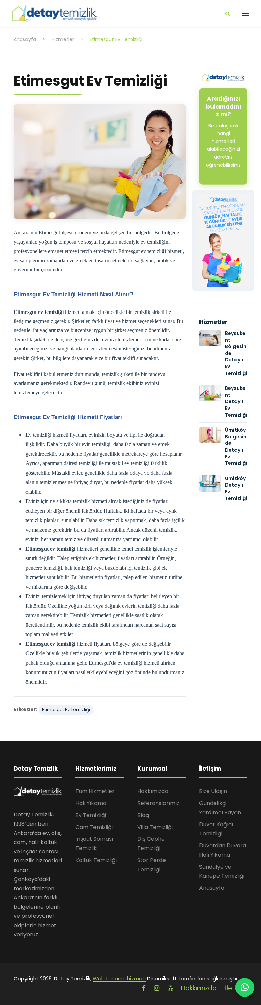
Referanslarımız (158, 803)
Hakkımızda (152, 791)
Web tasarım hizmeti (119, 978)
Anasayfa (211, 888)
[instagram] (156, 988)
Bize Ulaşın (213, 791)
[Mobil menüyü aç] (245, 13)
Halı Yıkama (90, 803)
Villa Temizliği (155, 827)
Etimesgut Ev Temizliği (66, 709)
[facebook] (144, 988)
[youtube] (170, 988)
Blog (143, 815)
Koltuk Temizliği (96, 860)
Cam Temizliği (94, 827)
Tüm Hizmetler (95, 791)
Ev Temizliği (90, 815)
